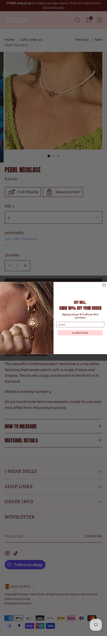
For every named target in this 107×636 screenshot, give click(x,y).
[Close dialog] (104, 284)
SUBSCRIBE (80, 332)
